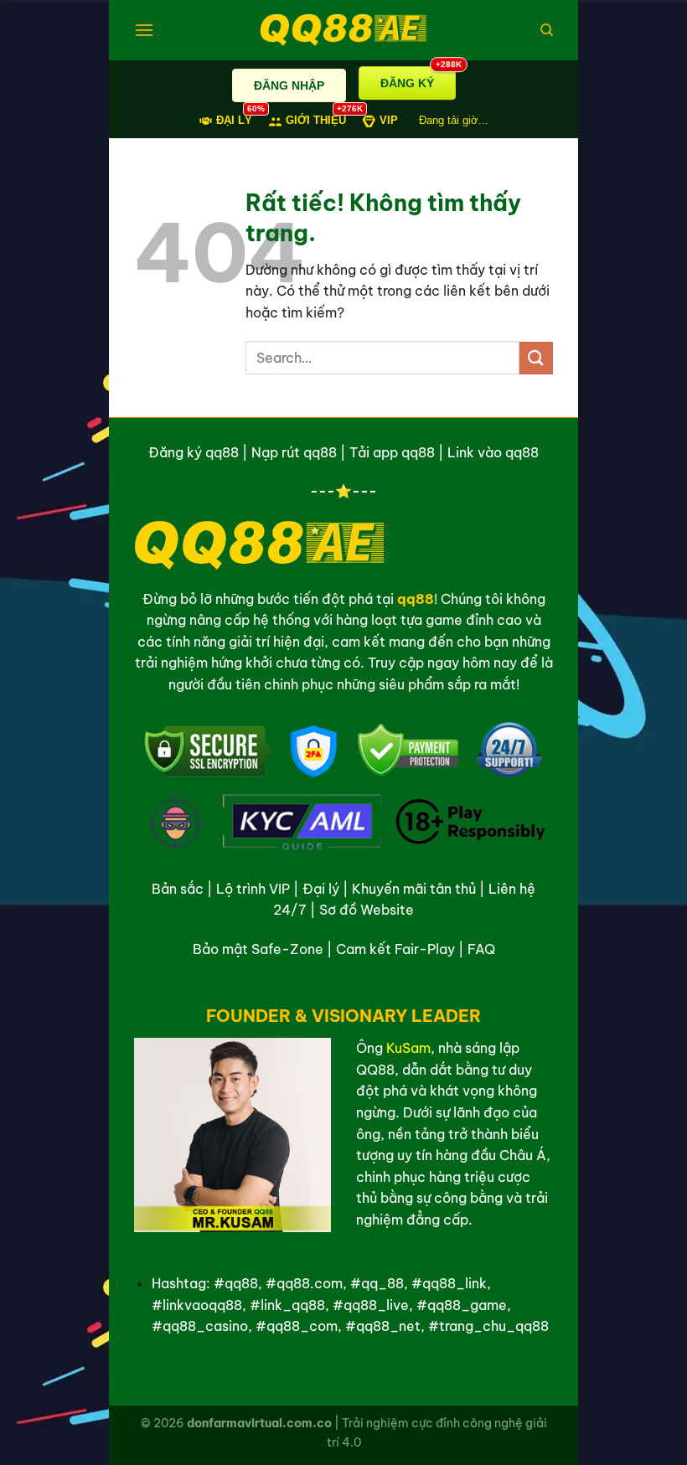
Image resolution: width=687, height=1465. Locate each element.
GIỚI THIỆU (316, 119)
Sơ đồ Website (366, 909)
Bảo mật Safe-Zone (258, 949)
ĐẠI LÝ (234, 119)
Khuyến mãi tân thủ (414, 888)
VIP (389, 120)
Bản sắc (178, 888)
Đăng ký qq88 (193, 452)
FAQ (481, 949)
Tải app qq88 (392, 452)
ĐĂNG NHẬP (289, 85)
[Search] (546, 30)
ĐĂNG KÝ (418, 73)
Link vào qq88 (493, 452)
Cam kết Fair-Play (395, 949)
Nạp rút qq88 (294, 452)
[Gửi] (536, 358)
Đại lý (320, 888)
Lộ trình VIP (253, 888)
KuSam (408, 1047)
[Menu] (144, 29)
